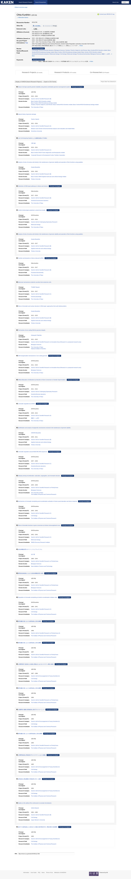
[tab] (32, 72)
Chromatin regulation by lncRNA (26, 403)
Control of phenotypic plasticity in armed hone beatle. (32, 210)
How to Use (115, 2)
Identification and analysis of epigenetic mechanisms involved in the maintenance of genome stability (44, 427)
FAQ (39, 872)
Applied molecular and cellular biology (41, 248)
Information (26, 872)
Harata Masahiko (35, 167)
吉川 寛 (33, 554)
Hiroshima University (36, 131)
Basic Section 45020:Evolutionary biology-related (68, 52)
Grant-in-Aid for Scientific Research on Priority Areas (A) (45, 633)
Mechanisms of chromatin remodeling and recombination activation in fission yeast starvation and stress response (47, 501)
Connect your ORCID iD (105, 14)
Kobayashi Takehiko (36, 335)
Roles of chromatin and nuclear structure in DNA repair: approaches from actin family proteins (42, 306)
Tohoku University (35, 179)
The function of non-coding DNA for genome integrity (31, 330)
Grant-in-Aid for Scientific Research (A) (41, 126)
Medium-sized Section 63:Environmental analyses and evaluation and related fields (53, 128)
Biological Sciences (60, 50)
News (43, 872)
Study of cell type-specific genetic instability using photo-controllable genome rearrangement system (44, 87)
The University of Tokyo (37, 107)
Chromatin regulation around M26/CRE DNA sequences (32, 451)
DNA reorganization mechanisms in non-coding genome (32, 355)
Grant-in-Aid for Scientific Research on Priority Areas (44, 487)
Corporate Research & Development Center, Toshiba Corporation (48, 155)
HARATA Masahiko (36, 433)
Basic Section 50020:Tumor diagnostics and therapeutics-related (48, 152)
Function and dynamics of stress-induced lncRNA (31, 258)
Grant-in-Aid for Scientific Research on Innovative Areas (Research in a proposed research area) (56, 342)
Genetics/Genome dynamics (46, 50)
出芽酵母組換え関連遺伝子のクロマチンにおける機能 (32, 755)
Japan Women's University (38, 820)
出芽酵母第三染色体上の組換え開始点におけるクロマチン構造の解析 (36, 664)
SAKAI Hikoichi (35, 808)
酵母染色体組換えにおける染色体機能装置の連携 (30, 573)
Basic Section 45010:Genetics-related (91, 52)
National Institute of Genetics (38, 348)
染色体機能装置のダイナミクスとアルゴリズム (30, 549)
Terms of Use (49, 872)
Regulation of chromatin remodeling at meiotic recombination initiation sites (37, 597)
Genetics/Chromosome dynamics (40, 54)
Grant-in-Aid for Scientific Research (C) (41, 150)
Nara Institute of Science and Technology (41, 566)
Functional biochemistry (83, 54)
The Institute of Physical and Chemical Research (43, 494)
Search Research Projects (25, 2)
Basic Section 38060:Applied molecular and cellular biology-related (48, 176)
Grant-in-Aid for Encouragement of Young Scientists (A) (45, 676)
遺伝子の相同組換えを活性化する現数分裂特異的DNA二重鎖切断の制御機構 (37, 827)
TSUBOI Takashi (35, 287)
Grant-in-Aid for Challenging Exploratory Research (44, 222)
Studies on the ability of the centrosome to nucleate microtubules (34, 803)
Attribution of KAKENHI (60, 872)
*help (113, 14)
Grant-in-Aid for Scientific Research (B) (41, 99)
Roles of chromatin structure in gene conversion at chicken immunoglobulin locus (39, 525)
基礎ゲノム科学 (106, 54)
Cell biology (35, 50)
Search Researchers (40, 2)
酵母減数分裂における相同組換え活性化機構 (29, 621)
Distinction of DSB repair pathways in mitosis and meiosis (33, 186)
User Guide (34, 872)
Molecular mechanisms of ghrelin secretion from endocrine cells (34, 282)
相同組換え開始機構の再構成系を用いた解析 (29, 779)
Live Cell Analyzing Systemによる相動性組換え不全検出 (32, 138)
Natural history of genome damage (27, 114)
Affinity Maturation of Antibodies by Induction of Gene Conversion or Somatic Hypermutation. (42, 379)
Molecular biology (54, 54)
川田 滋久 (33, 143)
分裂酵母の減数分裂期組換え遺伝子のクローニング (31, 709)
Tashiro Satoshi (35, 119)
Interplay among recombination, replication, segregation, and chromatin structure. (39, 475)
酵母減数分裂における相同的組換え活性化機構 (30, 733)
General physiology (36, 296)
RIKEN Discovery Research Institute (40, 542)
